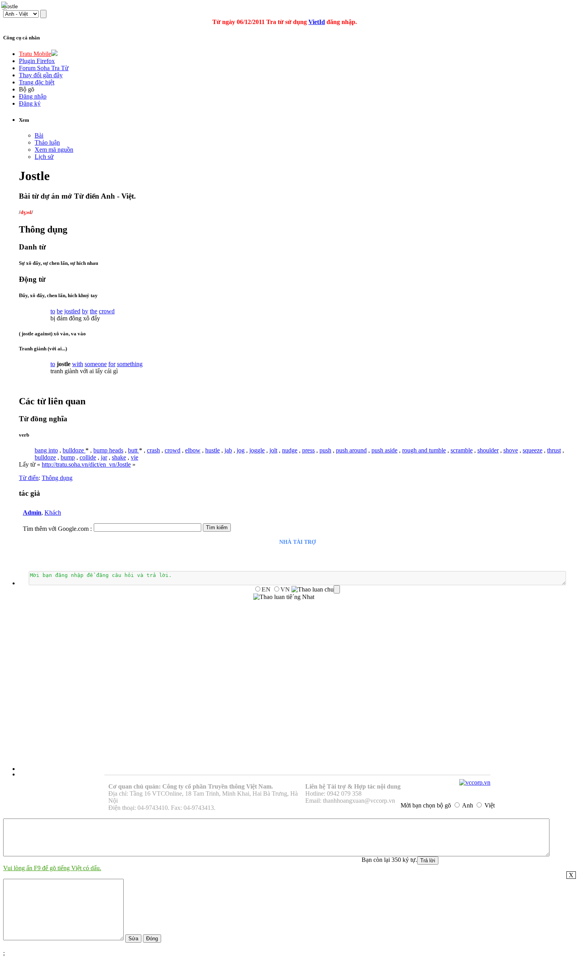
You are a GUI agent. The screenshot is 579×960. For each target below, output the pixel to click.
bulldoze (74, 450)
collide (88, 457)
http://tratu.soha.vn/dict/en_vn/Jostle (86, 464)
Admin (32, 512)
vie (134, 457)
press (308, 450)
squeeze (532, 450)
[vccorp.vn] (474, 782)
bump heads (108, 450)
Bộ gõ (26, 89)
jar (104, 457)
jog (241, 450)
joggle (257, 450)
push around (351, 450)
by (85, 311)
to (52, 311)
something (130, 364)
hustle (212, 450)
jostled (72, 311)
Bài (39, 135)
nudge (289, 450)
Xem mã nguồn (54, 149)
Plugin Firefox (37, 61)
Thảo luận (47, 142)
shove (510, 450)
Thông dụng (57, 477)
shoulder (488, 450)
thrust (554, 450)
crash (153, 450)
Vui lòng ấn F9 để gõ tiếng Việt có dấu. (52, 868)
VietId (316, 22)
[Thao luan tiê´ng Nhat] (283, 597)
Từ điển (29, 477)
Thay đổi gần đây (41, 75)
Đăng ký (30, 103)
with (77, 364)
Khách (53, 512)
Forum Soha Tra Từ (44, 68)
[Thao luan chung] (315, 589)
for (111, 364)
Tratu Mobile (35, 53)
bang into (46, 450)
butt (133, 450)
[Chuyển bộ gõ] (5, 5)
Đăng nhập (32, 96)
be (60, 311)
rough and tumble (424, 450)
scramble (462, 450)
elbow (192, 450)
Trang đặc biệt (36, 82)
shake (119, 457)
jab (228, 450)
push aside (384, 450)
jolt (273, 450)
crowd (107, 311)
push (325, 450)
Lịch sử (44, 156)
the (93, 311)
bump (68, 457)
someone (96, 364)
